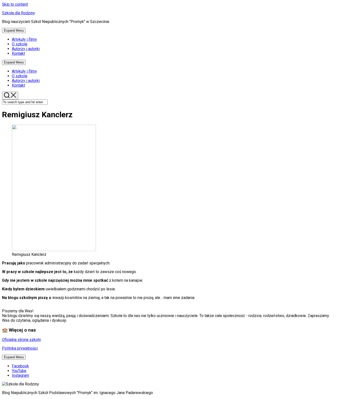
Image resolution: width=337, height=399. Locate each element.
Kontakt (18, 53)
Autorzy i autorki (26, 48)
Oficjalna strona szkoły (21, 339)
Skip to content (15, 4)
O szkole (19, 44)
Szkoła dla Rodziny (18, 13)
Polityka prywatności (20, 348)
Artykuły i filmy (24, 39)
